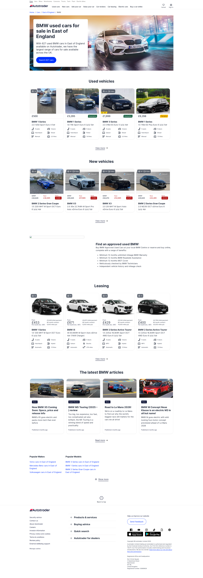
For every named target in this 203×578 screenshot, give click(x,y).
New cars (65, 7)
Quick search (81, 531)
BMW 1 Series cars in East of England (82, 465)
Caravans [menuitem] (56, 1)
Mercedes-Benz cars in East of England (43, 467)
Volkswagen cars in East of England (45, 472)
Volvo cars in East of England (43, 462)
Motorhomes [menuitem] (48, 1)
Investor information (37, 530)
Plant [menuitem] (73, 1)
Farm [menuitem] (68, 1)
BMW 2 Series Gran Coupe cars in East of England (81, 470)
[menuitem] (56, 6)
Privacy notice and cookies (40, 534)
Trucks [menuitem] (63, 1)
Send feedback (136, 521)
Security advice (36, 517)
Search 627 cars (46, 60)
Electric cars (123, 7)
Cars (38, 12)
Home (32, 12)
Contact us (34, 521)
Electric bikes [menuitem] (81, 1)
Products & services (85, 517)
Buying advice (82, 524)
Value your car (88, 7)
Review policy (35, 540)
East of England (49, 12)
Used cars (56, 7)
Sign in (171, 7)
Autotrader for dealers (87, 538)
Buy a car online (136, 7)
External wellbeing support (40, 544)
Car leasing (112, 7)
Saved (163, 7)
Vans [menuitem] (35, 1)
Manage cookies (35, 548)
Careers (33, 527)
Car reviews (101, 7)
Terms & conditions (37, 537)
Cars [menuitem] (31, 1)
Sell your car (76, 7)
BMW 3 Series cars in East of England (82, 462)
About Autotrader (36, 524)
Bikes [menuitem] (40, 1)
